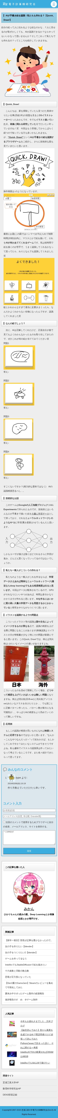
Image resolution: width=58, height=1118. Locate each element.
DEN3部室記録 (10, 1094)
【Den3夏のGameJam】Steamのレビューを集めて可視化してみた (29, 985)
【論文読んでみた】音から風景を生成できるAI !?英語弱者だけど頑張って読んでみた (36, 1034)
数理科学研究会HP (12, 1088)
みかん (29, 909)
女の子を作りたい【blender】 (19, 946)
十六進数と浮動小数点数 (17, 971)
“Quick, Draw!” (16, 137)
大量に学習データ (40, 513)
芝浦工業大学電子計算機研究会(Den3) (37, 1110)
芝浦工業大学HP (11, 1082)
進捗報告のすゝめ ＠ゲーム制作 (21, 999)
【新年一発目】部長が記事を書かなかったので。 (29, 940)
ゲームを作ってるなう (16, 958)
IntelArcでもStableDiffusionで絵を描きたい (26, 964)
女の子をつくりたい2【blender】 (21, 952)
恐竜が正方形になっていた (18, 977)
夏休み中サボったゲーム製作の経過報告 (24, 993)
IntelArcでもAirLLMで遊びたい (35, 1063)
